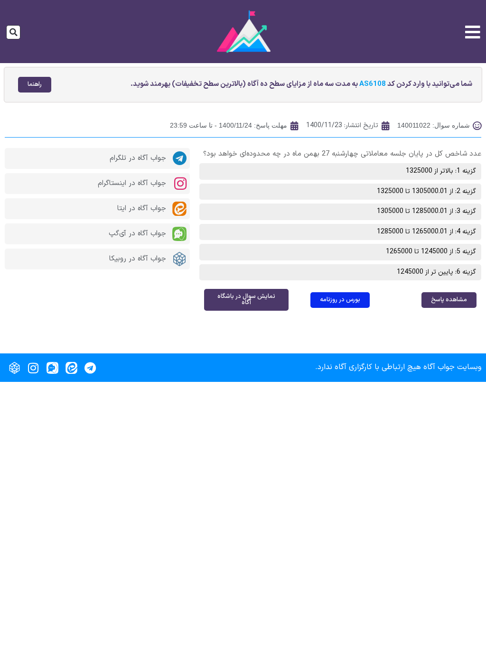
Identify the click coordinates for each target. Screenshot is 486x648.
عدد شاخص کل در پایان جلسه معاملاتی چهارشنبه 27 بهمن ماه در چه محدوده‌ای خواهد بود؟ (342, 153)
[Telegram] (90, 367)
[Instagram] (33, 367)
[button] (13, 32)
